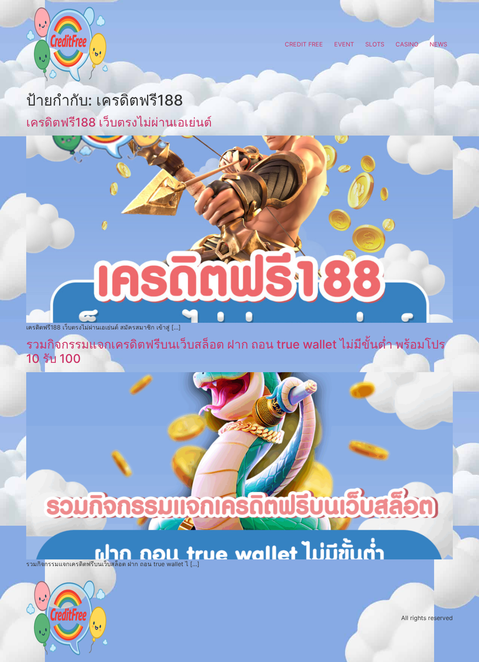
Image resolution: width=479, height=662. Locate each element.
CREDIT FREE (304, 44)
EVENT (344, 44)
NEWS (438, 44)
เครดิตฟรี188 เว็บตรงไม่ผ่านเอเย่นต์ (119, 122)
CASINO (407, 44)
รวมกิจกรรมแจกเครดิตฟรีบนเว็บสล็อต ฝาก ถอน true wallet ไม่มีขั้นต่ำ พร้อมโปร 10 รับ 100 (235, 351)
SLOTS (374, 44)
